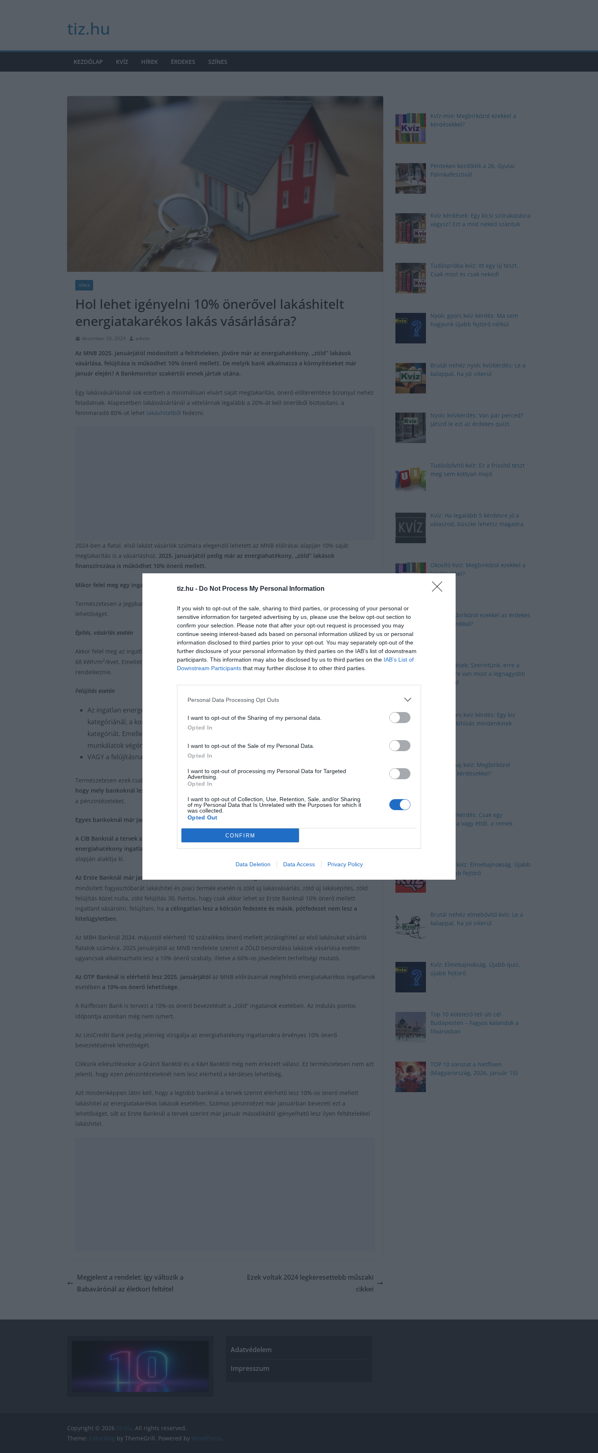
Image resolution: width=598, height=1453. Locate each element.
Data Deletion (253, 864)
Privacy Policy (345, 864)
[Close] (439, 589)
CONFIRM (240, 835)
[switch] (399, 717)
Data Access (299, 864)
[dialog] (299, 726)
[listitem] (299, 699)
